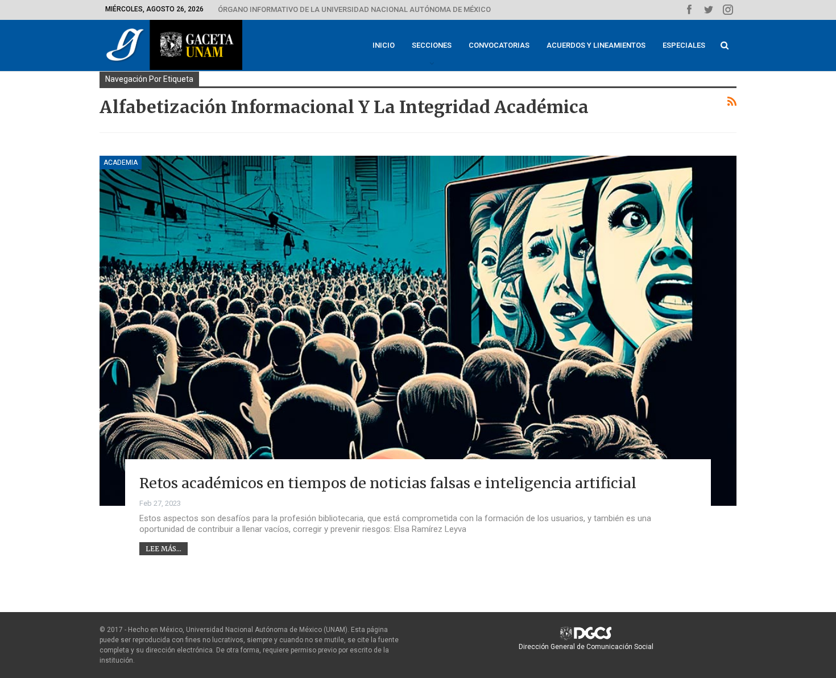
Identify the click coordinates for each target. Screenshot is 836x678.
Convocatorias (499, 45)
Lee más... (163, 548)
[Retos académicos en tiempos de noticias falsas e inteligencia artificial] (418, 331)
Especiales (684, 45)
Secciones (432, 45)
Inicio (384, 45)
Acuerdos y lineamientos (596, 45)
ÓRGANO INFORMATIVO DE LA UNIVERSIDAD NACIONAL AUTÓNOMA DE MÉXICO (354, 9)
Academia (121, 163)
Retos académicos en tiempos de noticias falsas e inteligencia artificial (387, 483)
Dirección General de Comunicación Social (586, 647)
